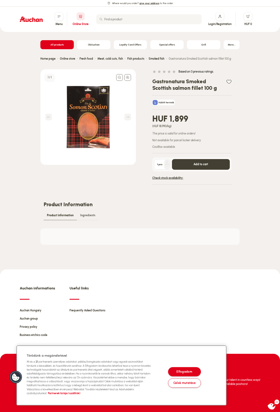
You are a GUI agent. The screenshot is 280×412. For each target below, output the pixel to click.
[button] (15, 377)
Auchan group (29, 318)
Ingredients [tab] (87, 215)
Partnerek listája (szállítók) (64, 393)
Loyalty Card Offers (130, 44)
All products (57, 44)
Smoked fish (156, 58)
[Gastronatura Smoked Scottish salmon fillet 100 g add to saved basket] (229, 81)
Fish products (135, 58)
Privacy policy (28, 327)
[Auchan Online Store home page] (31, 19)
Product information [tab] (60, 215)
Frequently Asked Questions (87, 310)
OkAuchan (94, 44)
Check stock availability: (167, 178)
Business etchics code (33, 335)
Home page (48, 58)
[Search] (101, 19)
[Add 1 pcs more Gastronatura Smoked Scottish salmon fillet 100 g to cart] (167, 162)
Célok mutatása (184, 383)
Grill (203, 44)
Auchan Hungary (30, 310)
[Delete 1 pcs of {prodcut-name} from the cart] (167, 166)
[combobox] (149, 19)
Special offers (167, 44)
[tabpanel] (140, 236)
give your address (149, 3)
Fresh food (86, 58)
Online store (67, 58)
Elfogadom (184, 371)
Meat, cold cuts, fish (110, 58)
